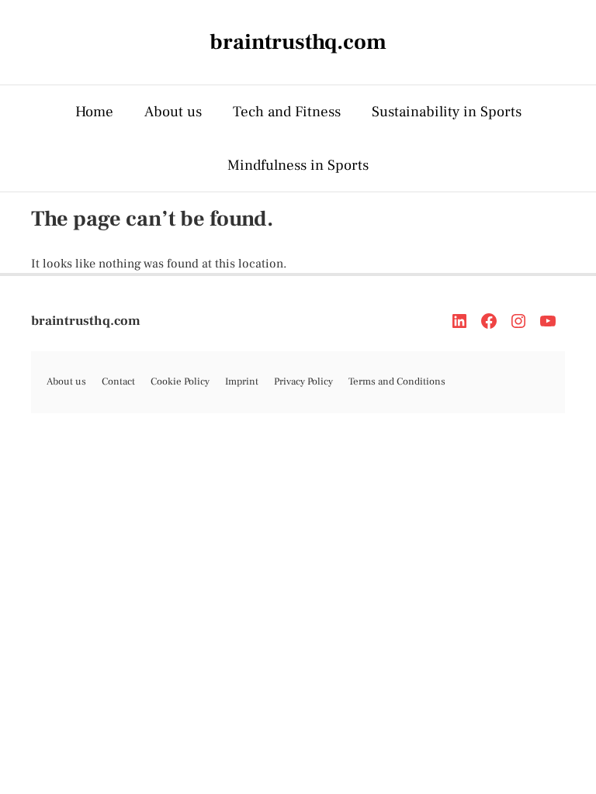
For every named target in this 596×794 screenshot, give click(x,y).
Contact (118, 381)
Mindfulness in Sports (298, 165)
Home (94, 111)
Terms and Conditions (396, 381)
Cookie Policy (180, 381)
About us (173, 111)
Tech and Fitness (287, 111)
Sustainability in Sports (447, 111)
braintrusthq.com (85, 321)
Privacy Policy (303, 381)
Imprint (241, 381)
